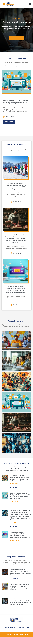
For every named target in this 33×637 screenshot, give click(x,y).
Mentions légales (9, 627)
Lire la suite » (14, 487)
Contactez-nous (24, 627)
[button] (30, 4)
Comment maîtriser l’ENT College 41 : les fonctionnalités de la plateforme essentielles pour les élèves (16, 102)
